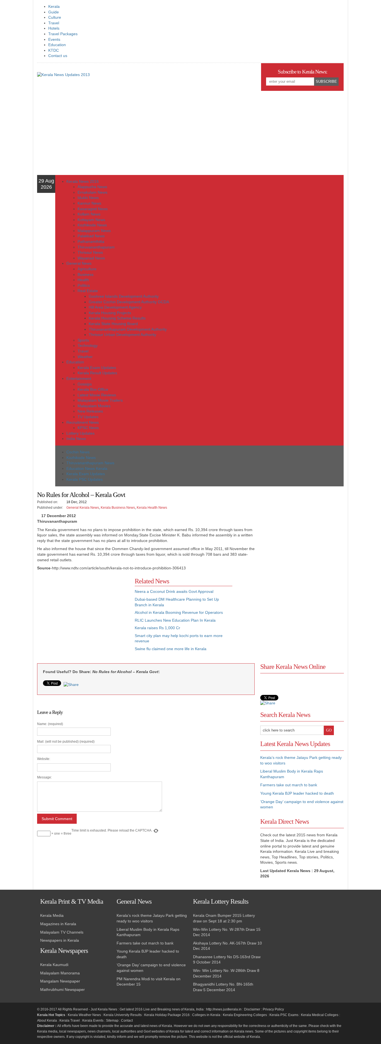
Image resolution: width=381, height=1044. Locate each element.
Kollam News (89, 214)
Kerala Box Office (93, 389)
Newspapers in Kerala (59, 940)
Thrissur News (90, 252)
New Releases (90, 411)
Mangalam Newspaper (60, 981)
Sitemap (112, 1020)
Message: (44, 777)
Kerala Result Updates (97, 373)
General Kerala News (82, 508)
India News (76, 438)
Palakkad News (91, 236)
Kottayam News (91, 219)
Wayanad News (91, 258)
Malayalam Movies (94, 406)
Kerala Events (92, 1020)
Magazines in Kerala (58, 924)
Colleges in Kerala (206, 1015)
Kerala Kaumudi (54, 964)
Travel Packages (63, 34)
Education (57, 44)
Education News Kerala (86, 468)
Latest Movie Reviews (97, 395)
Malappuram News (94, 230)
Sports (83, 340)
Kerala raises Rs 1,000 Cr (157, 628)
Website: (43, 759)
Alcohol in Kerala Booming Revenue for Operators (179, 612)
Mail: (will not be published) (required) (94, 788)
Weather (85, 356)
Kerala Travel (69, 1020)
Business (85, 274)
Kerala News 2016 (82, 181)
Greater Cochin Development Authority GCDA (129, 302)
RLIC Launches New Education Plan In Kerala (175, 620)
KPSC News (88, 427)
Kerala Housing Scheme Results (117, 318)
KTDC (53, 50)
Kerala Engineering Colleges (245, 1015)
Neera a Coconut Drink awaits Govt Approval (174, 591)
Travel (53, 23)
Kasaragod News (93, 209)
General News (78, 263)
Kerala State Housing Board (113, 323)
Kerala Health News (152, 508)
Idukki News (88, 197)
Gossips (85, 384)
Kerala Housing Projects (110, 313)
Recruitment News (82, 422)
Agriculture (87, 269)
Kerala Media (52, 915)
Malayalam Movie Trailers (100, 400)
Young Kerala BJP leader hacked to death (297, 793)
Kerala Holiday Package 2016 (167, 1015)
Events (54, 39)
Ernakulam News (92, 192)
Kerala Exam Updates (97, 367)
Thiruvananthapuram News (90, 463)
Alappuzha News (92, 186)
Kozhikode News (92, 225)
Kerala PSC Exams (283, 1015)
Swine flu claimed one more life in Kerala (170, 649)
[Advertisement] (190, 133)
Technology (88, 345)
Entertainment (78, 378)
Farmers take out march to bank (288, 785)
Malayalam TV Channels (61, 932)
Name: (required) (94, 778)
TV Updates (88, 417)
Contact (127, 1020)
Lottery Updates (80, 433)
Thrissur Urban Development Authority (122, 334)
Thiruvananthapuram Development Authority (128, 329)
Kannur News (89, 203)
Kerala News (107, 1009)
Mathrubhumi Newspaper (62, 989)
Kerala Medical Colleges (319, 1015)
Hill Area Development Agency (115, 307)
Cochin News (78, 452)
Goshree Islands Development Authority (124, 296)
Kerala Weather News (84, 1015)
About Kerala (47, 1020)
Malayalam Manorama (60, 973)
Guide (53, 12)
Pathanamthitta (91, 241)
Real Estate (88, 290)
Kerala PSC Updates (84, 479)
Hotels (53, 28)
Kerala (54, 6)
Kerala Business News (118, 508)
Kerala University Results (122, 1015)
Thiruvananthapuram (96, 247)
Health (83, 280)
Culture (54, 17)
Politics (84, 285)
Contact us (57, 55)
